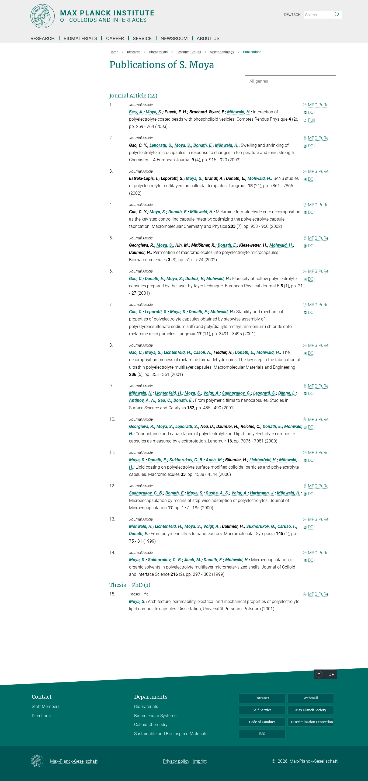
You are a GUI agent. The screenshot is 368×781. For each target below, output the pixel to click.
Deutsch (292, 14)
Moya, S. (154, 111)
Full (311, 120)
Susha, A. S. (217, 493)
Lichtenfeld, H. (177, 352)
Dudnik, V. (194, 278)
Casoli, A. (202, 352)
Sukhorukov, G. (236, 393)
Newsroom (174, 38)
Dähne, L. (287, 393)
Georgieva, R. (141, 426)
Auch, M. (214, 459)
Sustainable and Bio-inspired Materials (170, 733)
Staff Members (46, 706)
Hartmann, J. (262, 493)
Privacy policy (176, 761)
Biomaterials (146, 706)
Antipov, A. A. (142, 400)
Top (330, 674)
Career (115, 38)
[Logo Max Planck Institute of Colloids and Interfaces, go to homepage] (131, 16)
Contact (42, 697)
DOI (311, 112)
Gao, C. (136, 278)
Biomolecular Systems (155, 715)
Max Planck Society (310, 710)
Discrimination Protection (312, 722)
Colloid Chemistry (151, 724)
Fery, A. (136, 111)
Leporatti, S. (161, 145)
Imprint (200, 761)
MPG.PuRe (318, 104)
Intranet (262, 698)
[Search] (336, 15)
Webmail (311, 698)
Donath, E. (203, 145)
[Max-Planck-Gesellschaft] (40, 761)
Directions (41, 715)
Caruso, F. (286, 526)
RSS (262, 734)
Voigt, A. (211, 393)
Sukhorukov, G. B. (186, 459)
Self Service (262, 710)
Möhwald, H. (239, 111)
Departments (151, 697)
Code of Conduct (262, 722)
